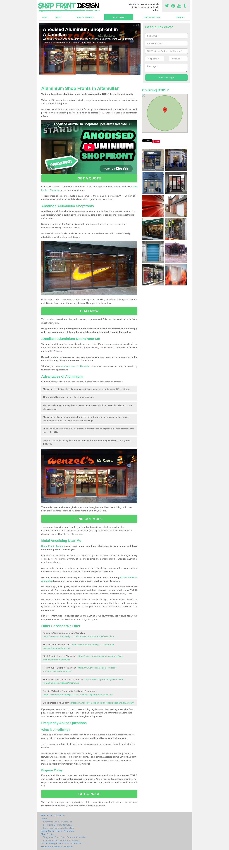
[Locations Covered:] (40, 3)
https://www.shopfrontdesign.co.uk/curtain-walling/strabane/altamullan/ (78, 694)
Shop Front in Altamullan (53, 815)
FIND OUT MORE (89, 519)
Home (45, 17)
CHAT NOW (89, 311)
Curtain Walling (152, 17)
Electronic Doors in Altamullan (57, 821)
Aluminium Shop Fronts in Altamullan (61, 840)
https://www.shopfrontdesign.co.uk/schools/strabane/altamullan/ (102, 703)
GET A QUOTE (89, 178)
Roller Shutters (85, 17)
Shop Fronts (119, 17)
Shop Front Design (52, 546)
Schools (180, 17)
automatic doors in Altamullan (75, 366)
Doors (58, 17)
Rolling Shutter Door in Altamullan (57, 831)
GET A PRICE (89, 794)
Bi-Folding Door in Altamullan (57, 825)
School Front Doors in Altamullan (57, 846)
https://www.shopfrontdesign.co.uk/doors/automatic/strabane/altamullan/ (78, 636)
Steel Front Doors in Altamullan (58, 828)
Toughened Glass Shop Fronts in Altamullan (64, 837)
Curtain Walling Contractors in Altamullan (61, 843)
